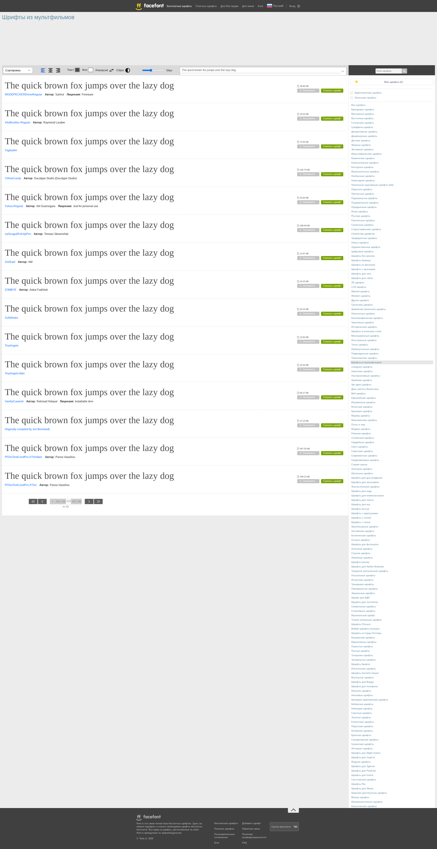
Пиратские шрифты (362, 726)
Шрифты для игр (360, 504)
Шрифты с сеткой (361, 518)
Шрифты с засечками (363, 269)
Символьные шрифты (363, 606)
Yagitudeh (11, 150)
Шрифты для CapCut (363, 757)
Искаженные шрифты (363, 402)
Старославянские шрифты (366, 229)
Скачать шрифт (332, 90)
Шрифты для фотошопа (364, 544)
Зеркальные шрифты (363, 593)
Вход (292, 6)
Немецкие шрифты (362, 708)
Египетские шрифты (362, 722)
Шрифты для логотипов (364, 602)
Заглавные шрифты (362, 149)
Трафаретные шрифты (364, 238)
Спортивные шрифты (363, 611)
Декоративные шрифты (364, 131)
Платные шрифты (206, 6)
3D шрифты (357, 282)
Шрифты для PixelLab (363, 770)
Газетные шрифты (361, 713)
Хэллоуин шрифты (361, 469)
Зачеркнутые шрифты (363, 660)
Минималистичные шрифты (367, 802)
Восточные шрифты (362, 118)
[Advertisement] (104, 44)
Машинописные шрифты (365, 171)
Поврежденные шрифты (364, 353)
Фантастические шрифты (365, 486)
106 (79, 501)
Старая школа (359, 464)
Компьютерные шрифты (364, 162)
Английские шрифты (362, 531)
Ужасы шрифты (360, 242)
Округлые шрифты (361, 189)
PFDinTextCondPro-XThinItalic (23, 457)
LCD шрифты (358, 287)
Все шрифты (358, 105)
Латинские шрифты (365, 97)
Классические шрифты (364, 806)
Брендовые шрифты (362, 109)
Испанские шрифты (362, 580)
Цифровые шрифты (362, 251)
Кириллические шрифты (368, 92)
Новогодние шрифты (363, 180)
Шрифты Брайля (360, 664)
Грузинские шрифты (362, 744)
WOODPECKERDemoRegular (23, 94)
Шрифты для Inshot (362, 775)
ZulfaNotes (11, 317)
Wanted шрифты (360, 291)
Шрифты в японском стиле (366, 331)
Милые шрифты (360, 797)
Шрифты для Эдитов (363, 766)
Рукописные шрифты (363, 220)
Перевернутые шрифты (364, 589)
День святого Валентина (365, 389)
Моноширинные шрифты (365, 336)
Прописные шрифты (362, 194)
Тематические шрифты (364, 358)
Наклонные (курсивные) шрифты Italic (372, 185)
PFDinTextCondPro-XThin (21, 485)
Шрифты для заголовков (365, 482)
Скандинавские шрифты (364, 739)
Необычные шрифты (363, 176)
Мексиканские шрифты (364, 420)
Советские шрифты (362, 451)
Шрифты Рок (358, 784)
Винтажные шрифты (362, 114)
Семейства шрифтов (363, 233)
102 (58, 501)
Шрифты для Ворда (362, 682)
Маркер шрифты (360, 415)
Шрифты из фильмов (363, 265)
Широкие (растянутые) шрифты (369, 793)
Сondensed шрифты (362, 438)
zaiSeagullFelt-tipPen (18, 233)
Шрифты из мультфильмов (366, 362)
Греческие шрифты (362, 304)
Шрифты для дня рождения (366, 478)
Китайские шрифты (362, 731)
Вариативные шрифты (363, 642)
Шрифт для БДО (360, 597)
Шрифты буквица (361, 260)
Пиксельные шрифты (363, 313)
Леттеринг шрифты (362, 748)
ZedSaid (10, 261)
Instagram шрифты (361, 367)
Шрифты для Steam (362, 788)
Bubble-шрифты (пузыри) (365, 628)
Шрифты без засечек (363, 256)
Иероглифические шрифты (366, 154)
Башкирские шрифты (363, 637)
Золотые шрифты (361, 717)
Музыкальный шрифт (363, 615)
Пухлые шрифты (360, 651)
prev (42, 501)
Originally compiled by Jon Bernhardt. (27, 429)
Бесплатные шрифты (179, 6)
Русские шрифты (360, 216)
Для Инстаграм (229, 6)
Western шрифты (360, 296)
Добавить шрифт (251, 823)
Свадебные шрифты (362, 442)
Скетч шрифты (359, 446)
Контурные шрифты (362, 167)
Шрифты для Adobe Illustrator (367, 566)
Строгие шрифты (360, 553)
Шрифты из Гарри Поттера (366, 633)
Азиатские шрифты (362, 371)
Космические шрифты (363, 535)
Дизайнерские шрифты (364, 136)
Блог (260, 6)
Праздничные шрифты (364, 207)
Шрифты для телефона (364, 686)
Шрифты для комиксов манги (367, 495)
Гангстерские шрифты (363, 779)
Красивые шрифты (361, 411)
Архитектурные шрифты (364, 526)
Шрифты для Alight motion (365, 753)
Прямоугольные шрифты (365, 349)
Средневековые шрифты (365, 460)
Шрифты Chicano (361, 624)
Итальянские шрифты (363, 668)
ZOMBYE (10, 289)
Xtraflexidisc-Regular (17, 122)
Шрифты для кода (361, 491)
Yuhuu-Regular (14, 206)
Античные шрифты (361, 549)
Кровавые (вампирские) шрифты (369, 699)
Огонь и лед (358, 424)
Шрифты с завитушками (364, 513)
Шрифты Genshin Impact (365, 673)
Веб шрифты (358, 393)
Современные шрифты (364, 455)
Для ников (248, 6)
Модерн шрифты (360, 429)
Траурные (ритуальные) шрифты (369, 571)
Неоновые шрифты (362, 695)
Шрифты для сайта (362, 278)
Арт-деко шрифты (361, 384)
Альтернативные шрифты (365, 375)
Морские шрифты (361, 691)
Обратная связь (251, 828)
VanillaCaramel (14, 401)
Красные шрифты (361, 735)
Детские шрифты (360, 140)
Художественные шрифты (365, 247)
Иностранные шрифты (364, 340)
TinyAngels (11, 345)
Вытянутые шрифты (362, 677)
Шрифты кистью (360, 509)
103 (63, 501)
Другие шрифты (360, 300)
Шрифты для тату (361, 273)
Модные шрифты (361, 762)
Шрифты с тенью (360, 522)
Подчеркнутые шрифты (364, 198)
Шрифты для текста (362, 500)
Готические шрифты (362, 123)
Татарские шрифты (362, 655)
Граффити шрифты (362, 127)
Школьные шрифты (362, 473)
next (89, 501)
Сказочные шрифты (362, 225)
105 (74, 501)
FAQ (244, 842)
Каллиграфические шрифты (367, 318)
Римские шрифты (361, 433)
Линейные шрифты (362, 557)
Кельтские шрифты (361, 407)
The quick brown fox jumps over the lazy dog (89, 85)
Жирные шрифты (361, 145)
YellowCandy (13, 178)
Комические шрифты (363, 158)
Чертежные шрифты (362, 322)
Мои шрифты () (393, 82)
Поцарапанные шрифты (364, 202)
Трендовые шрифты (362, 584)
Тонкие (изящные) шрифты (366, 620)
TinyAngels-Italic (15, 373)
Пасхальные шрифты (363, 575)
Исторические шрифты (364, 327)
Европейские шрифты (363, 398)
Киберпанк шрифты (362, 704)
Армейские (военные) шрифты (368, 309)
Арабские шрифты (361, 380)
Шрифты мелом (360, 562)
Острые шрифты (360, 540)
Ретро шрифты (359, 211)
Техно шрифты (359, 344)
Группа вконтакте (281, 826)
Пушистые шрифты (362, 646)
